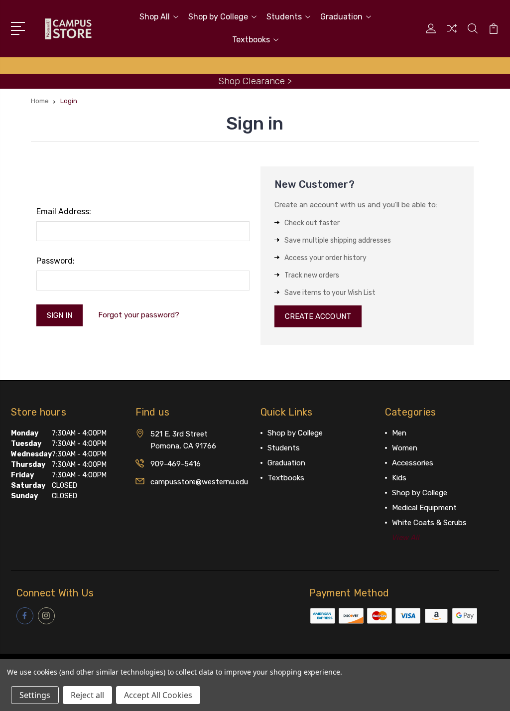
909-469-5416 (175, 463)
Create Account (318, 316)
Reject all (87, 695)
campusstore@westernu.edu (199, 481)
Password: (55, 261)
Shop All (154, 16)
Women (404, 447)
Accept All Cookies (158, 695)
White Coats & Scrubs (429, 522)
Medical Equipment (424, 507)
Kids (399, 477)
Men (399, 432)
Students (284, 16)
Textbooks (251, 39)
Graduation (341, 16)
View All (406, 537)
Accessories (412, 462)
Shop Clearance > (255, 81)
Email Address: (63, 211)
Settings (34, 695)
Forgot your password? (138, 314)
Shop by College (218, 16)
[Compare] (451, 34)
